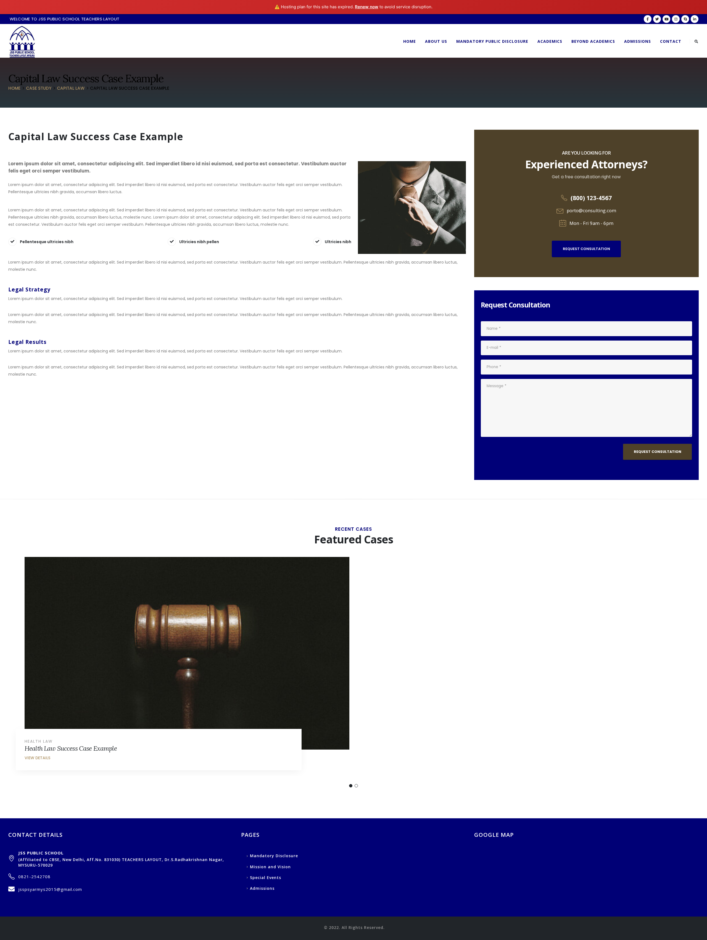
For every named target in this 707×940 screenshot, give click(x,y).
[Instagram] (676, 19)
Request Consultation (586, 248)
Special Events (265, 877)
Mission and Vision (270, 866)
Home (409, 41)
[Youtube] (666, 19)
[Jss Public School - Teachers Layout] (22, 41)
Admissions (637, 41)
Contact (670, 41)
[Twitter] (657, 19)
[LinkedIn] (694, 19)
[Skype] (685, 19)
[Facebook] (647, 19)
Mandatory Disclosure (274, 855)
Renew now (366, 6)
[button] (351, 786)
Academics (549, 41)
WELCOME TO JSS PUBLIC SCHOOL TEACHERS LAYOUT (65, 19)
